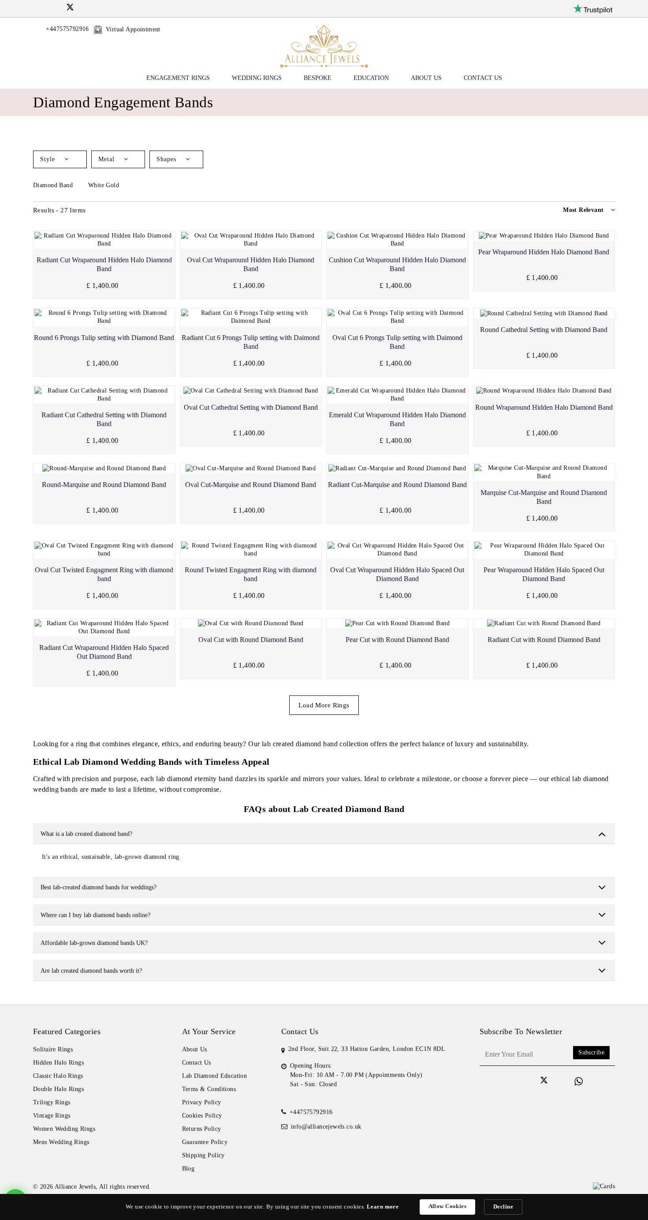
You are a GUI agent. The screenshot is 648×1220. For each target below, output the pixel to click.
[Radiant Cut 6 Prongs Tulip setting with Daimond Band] (251, 317)
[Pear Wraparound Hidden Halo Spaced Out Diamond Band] (544, 550)
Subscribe (591, 1052)
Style (48, 159)
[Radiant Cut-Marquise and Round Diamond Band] (397, 468)
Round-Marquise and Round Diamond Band (104, 484)
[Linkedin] (59, 7)
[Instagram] (47, 7)
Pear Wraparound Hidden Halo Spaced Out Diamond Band (544, 574)
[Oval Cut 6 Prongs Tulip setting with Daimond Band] (397, 317)
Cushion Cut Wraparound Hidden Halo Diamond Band (397, 264)
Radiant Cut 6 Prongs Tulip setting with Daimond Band (251, 342)
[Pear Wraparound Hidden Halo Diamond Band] (544, 236)
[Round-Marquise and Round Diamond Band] (104, 468)
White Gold (104, 185)
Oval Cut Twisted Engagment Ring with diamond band (104, 574)
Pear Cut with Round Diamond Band (397, 639)
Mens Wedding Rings (61, 1142)
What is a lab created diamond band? (86, 834)
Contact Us (483, 78)
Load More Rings (323, 705)
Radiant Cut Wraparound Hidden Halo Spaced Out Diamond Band (104, 652)
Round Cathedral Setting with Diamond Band (543, 329)
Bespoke (317, 78)
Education (371, 78)
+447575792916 (311, 1112)
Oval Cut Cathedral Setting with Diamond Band (251, 407)
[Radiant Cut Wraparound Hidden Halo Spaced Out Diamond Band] (104, 627)
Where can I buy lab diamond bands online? (95, 915)
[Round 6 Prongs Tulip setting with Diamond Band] (104, 317)
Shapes (167, 159)
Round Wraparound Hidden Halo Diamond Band (544, 407)
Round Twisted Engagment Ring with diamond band (251, 574)
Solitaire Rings (53, 1049)
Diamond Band (53, 185)
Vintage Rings (51, 1115)
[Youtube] (81, 7)
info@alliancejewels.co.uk (326, 1126)
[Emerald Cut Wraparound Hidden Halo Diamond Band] (397, 395)
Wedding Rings (257, 78)
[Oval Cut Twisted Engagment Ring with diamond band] (104, 550)
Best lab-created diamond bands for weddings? (98, 887)
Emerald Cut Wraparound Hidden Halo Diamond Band (397, 419)
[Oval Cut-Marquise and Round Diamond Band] (251, 468)
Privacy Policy (201, 1102)
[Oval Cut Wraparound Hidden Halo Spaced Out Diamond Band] (397, 550)
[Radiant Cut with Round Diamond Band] (544, 623)
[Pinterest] (92, 7)
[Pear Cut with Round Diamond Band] (397, 623)
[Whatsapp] (578, 1081)
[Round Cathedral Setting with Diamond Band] (544, 313)
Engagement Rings (178, 78)
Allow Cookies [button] (447, 1206)
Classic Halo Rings (58, 1076)
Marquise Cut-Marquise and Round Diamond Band (543, 497)
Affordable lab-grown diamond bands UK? (94, 943)
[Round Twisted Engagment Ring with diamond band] (251, 550)
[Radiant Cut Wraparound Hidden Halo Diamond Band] (104, 240)
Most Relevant (583, 210)
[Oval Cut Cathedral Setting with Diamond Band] (251, 391)
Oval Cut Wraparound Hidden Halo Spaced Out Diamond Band (397, 574)
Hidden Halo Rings (58, 1062)
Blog (188, 1168)
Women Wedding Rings (64, 1129)
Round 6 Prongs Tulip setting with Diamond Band (104, 337)
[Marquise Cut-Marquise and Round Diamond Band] (544, 472)
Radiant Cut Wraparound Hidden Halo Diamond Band (104, 264)
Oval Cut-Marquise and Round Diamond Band (250, 484)
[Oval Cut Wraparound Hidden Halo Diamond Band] (251, 240)
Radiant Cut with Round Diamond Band (544, 639)
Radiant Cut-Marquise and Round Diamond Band (397, 484)
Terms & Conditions (209, 1089)
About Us (426, 78)
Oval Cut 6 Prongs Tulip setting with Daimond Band (397, 342)
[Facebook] (36, 7)
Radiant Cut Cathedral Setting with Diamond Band (104, 419)
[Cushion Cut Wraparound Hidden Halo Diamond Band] (397, 240)
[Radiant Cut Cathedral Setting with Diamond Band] (104, 395)
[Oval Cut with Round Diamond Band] (251, 623)
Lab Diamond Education (214, 1076)
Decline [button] (503, 1206)
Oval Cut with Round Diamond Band (250, 639)
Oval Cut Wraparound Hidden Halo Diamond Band (250, 264)
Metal (107, 159)
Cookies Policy (202, 1115)
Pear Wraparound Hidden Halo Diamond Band (543, 252)
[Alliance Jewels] (324, 44)
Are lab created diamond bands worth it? (91, 970)
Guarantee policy (205, 1142)
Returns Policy (201, 1129)
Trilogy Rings (51, 1102)
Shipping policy (203, 1155)
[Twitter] (70, 8)
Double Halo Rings (58, 1089)
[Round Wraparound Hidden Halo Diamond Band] (544, 391)
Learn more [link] (382, 1206)
